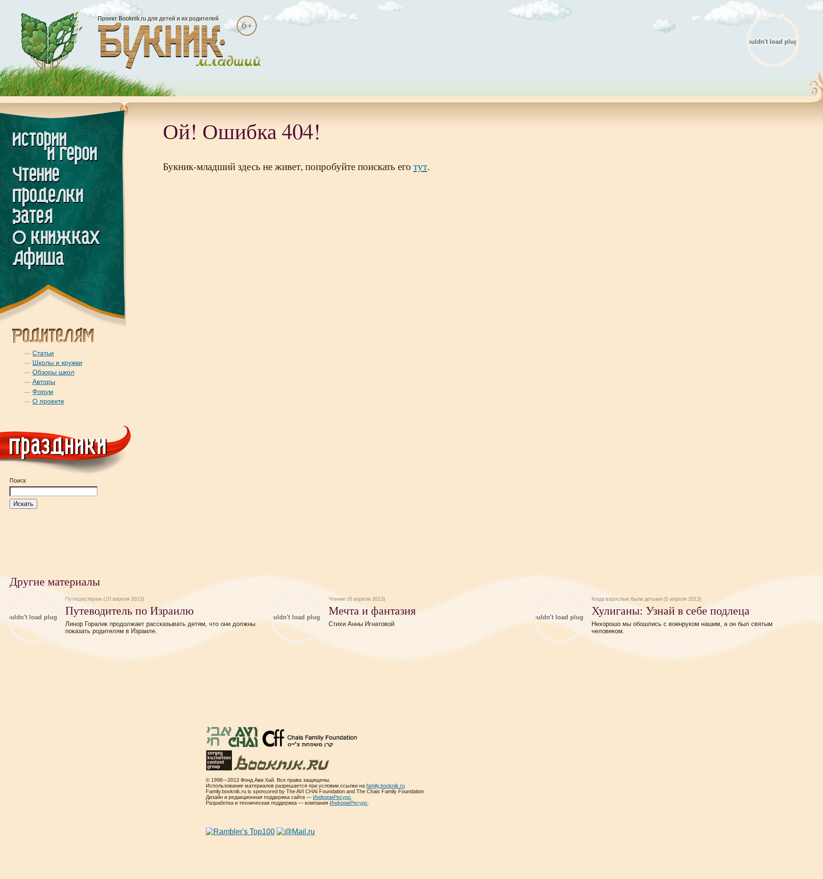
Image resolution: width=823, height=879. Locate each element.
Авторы (43, 381)
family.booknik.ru (385, 785)
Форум (42, 391)
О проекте (48, 401)
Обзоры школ (53, 372)
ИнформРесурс (332, 797)
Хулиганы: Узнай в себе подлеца (671, 610)
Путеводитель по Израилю (129, 610)
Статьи (43, 353)
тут (420, 166)
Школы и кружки (57, 362)
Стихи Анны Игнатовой (361, 623)
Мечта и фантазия (372, 610)
